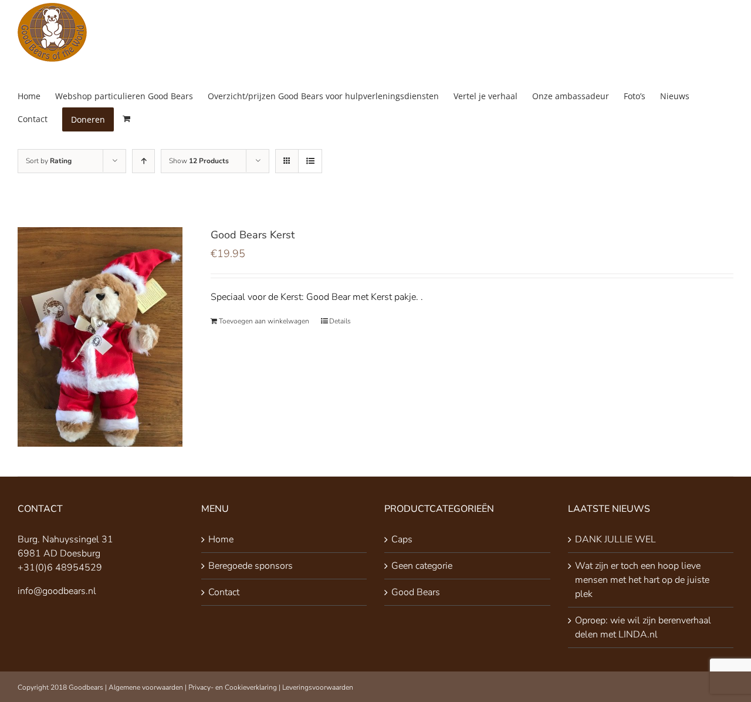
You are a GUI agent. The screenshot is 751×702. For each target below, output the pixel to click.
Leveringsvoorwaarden (317, 687)
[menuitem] (36, 96)
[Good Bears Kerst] (100, 337)
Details (340, 321)
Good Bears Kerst (253, 235)
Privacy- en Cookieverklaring (232, 687)
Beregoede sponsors (250, 565)
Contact (223, 592)
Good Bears (415, 592)
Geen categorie (421, 565)
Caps (401, 539)
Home (221, 539)
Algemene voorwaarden (146, 687)
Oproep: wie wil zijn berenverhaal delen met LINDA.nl (643, 627)
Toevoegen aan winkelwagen (264, 321)
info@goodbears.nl (57, 591)
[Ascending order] (143, 161)
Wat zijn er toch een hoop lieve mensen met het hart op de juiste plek (642, 579)
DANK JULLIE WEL (615, 539)
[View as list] (310, 161)
